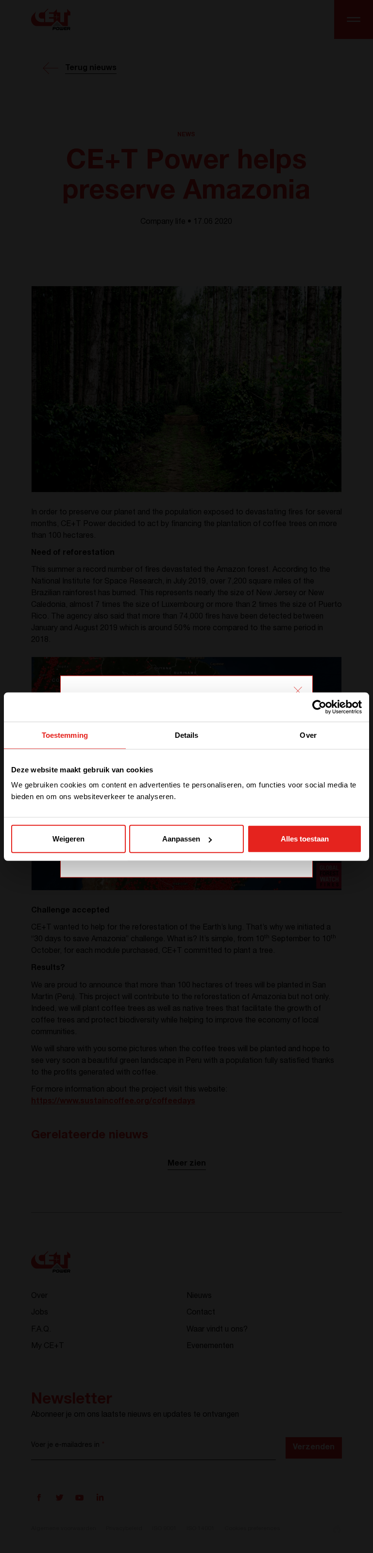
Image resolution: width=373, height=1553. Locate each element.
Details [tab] (187, 735)
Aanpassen (181, 839)
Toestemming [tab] (65, 735)
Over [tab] (308, 735)
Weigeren (68, 839)
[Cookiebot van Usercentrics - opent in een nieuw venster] (319, 706)
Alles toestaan (305, 839)
